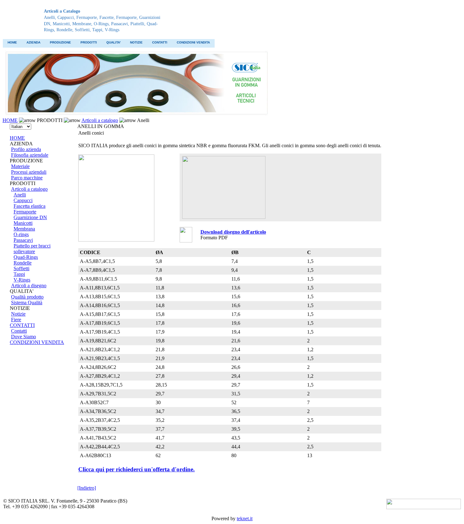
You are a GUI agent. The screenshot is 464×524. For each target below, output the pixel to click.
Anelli (20, 194)
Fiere (16, 319)
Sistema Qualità (26, 302)
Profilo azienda (26, 149)
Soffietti (21, 268)
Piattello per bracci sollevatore (32, 248)
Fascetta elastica (29, 206)
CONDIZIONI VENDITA (193, 42)
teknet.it (245, 518)
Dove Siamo (23, 336)
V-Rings (22, 279)
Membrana (24, 228)
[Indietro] (86, 488)
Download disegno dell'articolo (233, 232)
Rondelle (23, 262)
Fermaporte (25, 211)
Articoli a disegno (28, 285)
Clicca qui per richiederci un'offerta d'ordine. (136, 469)
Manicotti (23, 223)
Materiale (20, 166)
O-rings (21, 234)
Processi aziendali (28, 172)
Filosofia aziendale (29, 155)
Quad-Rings (26, 257)
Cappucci (23, 200)
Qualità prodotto (27, 297)
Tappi (19, 274)
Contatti (19, 331)
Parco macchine (27, 177)
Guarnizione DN (30, 217)
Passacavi (23, 240)
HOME (12, 42)
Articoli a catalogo (99, 120)
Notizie (18, 314)
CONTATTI (159, 42)
